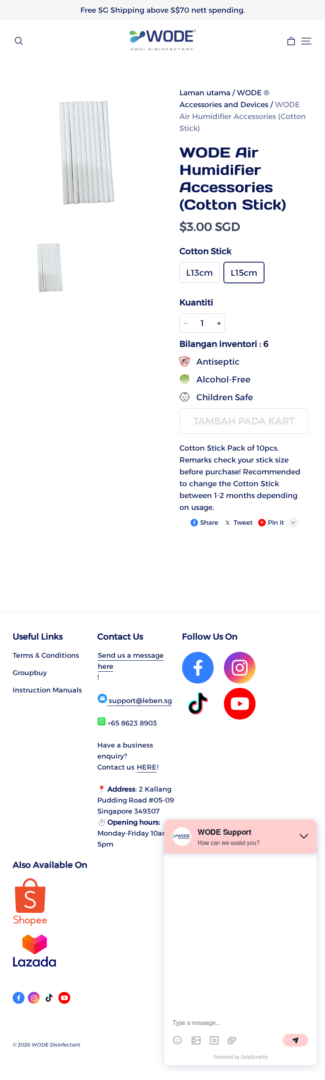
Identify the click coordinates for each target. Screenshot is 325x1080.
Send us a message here (131, 660)
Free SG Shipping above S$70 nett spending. (162, 10)
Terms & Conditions (46, 655)
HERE (147, 767)
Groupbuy (30, 672)
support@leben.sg (139, 700)
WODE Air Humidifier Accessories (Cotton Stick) (242, 116)
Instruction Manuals (47, 690)
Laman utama (204, 92)
